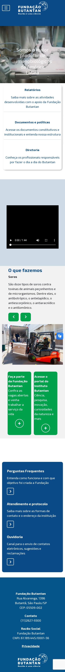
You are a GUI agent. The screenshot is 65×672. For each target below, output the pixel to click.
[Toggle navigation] (6, 8)
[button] (13, 317)
